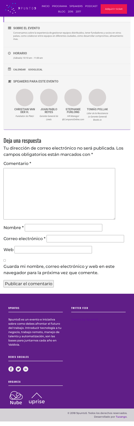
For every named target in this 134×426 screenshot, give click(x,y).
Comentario (17, 163)
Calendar (19, 69)
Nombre (13, 227)
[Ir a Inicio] (20, 8)
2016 (70, 11)
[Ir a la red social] (12, 368)
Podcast (91, 6)
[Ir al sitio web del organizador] (18, 397)
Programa (59, 6)
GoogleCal (35, 69)
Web (8, 249)
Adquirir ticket (114, 8)
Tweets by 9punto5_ (85, 319)
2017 (78, 11)
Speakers (76, 6)
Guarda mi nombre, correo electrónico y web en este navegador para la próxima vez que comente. (59, 269)
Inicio (46, 6)
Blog (61, 11)
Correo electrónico (24, 238)
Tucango (121, 416)
